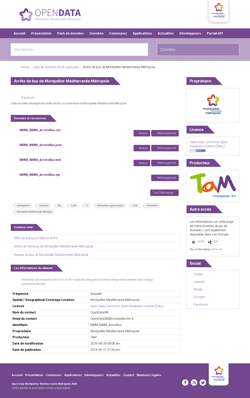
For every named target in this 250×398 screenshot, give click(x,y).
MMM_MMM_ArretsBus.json (41, 145)
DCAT (61, 279)
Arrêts (74, 205)
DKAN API (216, 249)
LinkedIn (199, 282)
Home (25, 67)
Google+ (199, 297)
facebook (185, 382)
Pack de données (70, 33)
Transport (27, 97)
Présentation (41, 33)
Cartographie (23, 205)
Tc (87, 205)
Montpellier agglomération (110, 205)
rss (194, 382)
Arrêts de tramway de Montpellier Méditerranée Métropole (53, 246)
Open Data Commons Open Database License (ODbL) (127, 306)
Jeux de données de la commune (56, 67)
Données (96, 33)
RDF (215, 241)
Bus (60, 205)
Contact (128, 375)
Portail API (215, 33)
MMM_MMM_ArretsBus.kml (40, 160)
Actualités (166, 33)
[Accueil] (50, 14)
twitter (203, 382)
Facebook (200, 304)
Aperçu (143, 133)
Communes (118, 33)
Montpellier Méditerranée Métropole (34, 211)
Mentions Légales (149, 375)
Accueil (19, 33)
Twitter (198, 274)
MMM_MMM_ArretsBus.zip (40, 175)
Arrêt (135, 205)
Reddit (197, 289)
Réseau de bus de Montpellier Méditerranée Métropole (51, 255)
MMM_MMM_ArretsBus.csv (40, 130)
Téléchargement (166, 133)
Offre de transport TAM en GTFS (36, 238)
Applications (142, 33)
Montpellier (152, 205)
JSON (200, 241)
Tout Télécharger (163, 192)
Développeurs (190, 33)
